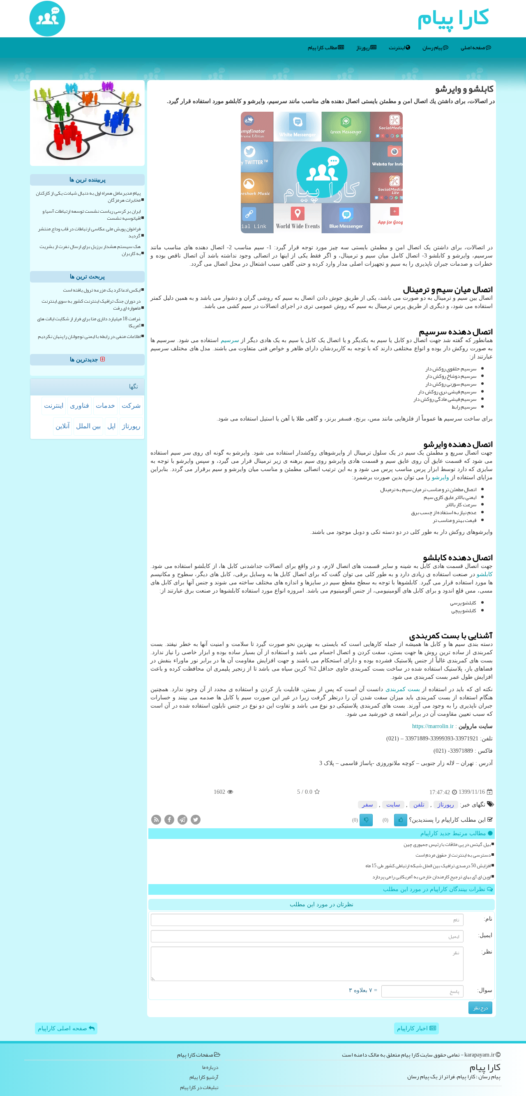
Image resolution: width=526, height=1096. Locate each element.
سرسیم (230, 340)
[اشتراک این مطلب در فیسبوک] (169, 819)
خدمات (105, 405)
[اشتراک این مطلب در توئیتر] (195, 819)
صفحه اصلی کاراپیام (63, 1028)
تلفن (418, 805)
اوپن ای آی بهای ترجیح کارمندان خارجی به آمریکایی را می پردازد (431, 877)
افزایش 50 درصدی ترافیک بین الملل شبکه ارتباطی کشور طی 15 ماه (428, 866)
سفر (367, 805)
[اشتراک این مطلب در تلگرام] (182, 819)
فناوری (79, 405)
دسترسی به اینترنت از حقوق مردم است (453, 855)
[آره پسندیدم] (400, 820)
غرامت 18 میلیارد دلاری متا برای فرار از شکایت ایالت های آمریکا (89, 322)
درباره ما (210, 1067)
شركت (131, 405)
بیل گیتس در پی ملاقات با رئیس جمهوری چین (447, 844)
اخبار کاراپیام (413, 1028)
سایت (393, 805)
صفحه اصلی (473, 47)
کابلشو (485, 574)
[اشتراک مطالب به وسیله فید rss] (156, 819)
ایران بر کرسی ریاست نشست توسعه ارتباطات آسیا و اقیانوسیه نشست (91, 215)
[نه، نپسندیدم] (366, 820)
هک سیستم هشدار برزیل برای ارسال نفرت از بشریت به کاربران (90, 250)
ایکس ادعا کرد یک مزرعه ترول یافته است (102, 290)
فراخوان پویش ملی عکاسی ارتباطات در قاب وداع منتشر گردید (89, 232)
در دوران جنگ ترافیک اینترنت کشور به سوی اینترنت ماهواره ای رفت (91, 304)
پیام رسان (432, 47)
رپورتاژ (363, 47)
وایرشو (440, 477)
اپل (111, 426)
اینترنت (397, 47)
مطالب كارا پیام (323, 47)
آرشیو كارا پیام (203, 1077)
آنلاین (62, 426)
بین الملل (88, 426)
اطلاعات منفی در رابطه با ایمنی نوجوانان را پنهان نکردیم (89, 336)
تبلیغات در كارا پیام (199, 1087)
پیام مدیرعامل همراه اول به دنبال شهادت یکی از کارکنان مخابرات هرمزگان (88, 196)
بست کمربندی (402, 689)
